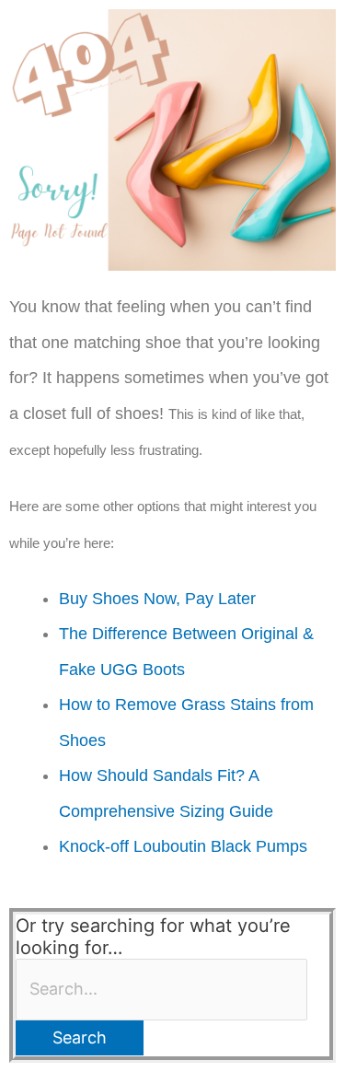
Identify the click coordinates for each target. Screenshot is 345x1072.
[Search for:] (161, 988)
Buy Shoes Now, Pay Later (157, 598)
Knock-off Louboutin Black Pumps (183, 846)
